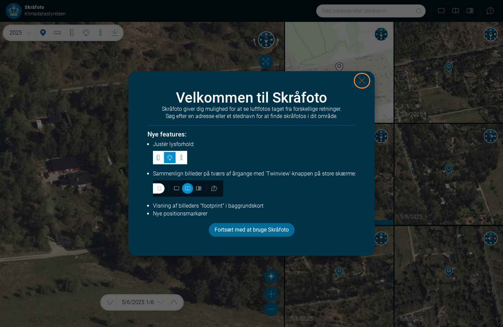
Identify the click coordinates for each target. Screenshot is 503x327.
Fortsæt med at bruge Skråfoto (252, 229)
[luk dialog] (362, 81)
